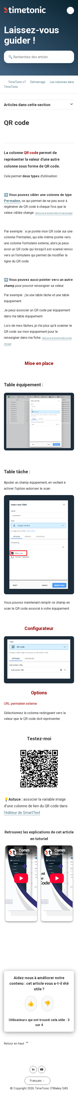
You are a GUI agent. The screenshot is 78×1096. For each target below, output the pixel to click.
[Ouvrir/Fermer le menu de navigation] (70, 10)
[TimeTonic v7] (25, 12)
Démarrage (37, 82)
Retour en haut (14, 1043)
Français (36, 1081)
